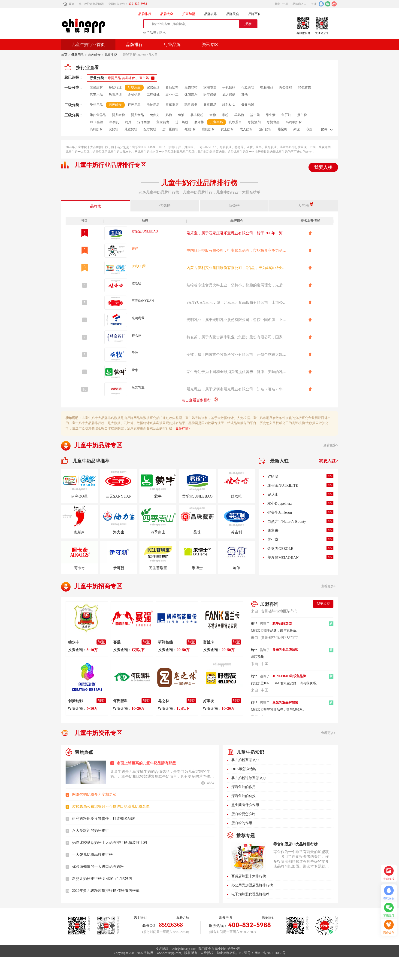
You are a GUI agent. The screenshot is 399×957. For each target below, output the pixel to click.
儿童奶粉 (130, 129)
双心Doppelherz (279, 503)
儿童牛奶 (110, 55)
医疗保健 (209, 94)
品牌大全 (166, 14)
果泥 (296, 129)
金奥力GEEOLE (280, 548)
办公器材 (285, 87)
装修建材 (96, 87)
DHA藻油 (96, 122)
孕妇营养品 (98, 115)
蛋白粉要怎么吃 (243, 814)
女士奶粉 (227, 129)
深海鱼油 (143, 122)
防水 (162, 32)
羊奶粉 (239, 115)
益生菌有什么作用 (245, 805)
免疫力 (155, 115)
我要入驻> (328, 461)
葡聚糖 (282, 129)
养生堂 (272, 539)
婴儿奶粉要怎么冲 (245, 760)
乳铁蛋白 (235, 122)
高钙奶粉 (96, 129)
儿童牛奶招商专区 (98, 586)
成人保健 (228, 94)
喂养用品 (134, 105)
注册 (285, 4)
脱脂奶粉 (208, 129)
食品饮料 (172, 87)
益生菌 (255, 115)
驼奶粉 (113, 129)
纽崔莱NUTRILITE (282, 485)
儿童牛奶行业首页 (88, 44)
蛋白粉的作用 (241, 823)
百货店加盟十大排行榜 (248, 876)
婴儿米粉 (118, 115)
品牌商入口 (299, 4)
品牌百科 (254, 14)
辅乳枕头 (228, 105)
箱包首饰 (304, 87)
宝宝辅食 (162, 122)
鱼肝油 (286, 115)
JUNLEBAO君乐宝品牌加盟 (290, 667)
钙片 (128, 122)
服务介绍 (182, 917)
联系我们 (268, 917)
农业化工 (172, 94)
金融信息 (134, 94)
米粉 (225, 115)
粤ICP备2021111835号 (270, 953)
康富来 (272, 530)
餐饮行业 (115, 87)
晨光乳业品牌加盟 (285, 641)
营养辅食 (94, 55)
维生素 (270, 115)
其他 (244, 94)
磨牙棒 (199, 122)
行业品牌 (172, 44)
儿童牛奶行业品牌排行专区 (110, 165)
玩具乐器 (190, 105)
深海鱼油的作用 (243, 787)
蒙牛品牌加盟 (282, 615)
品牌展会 (232, 14)
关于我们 (140, 917)
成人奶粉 (246, 129)
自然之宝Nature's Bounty (286, 521)
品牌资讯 (210, 14)
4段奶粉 (190, 129)
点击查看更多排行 (196, 400)
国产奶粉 (265, 129)
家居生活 (153, 87)
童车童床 (172, 105)
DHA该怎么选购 (243, 769)
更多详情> (182, 428)
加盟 (101, 642)
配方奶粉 (149, 129)
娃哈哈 (272, 476)
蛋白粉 (302, 115)
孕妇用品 (96, 105)
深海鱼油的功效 (243, 796)
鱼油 (181, 115)
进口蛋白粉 (170, 129)
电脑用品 (266, 87)
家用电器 (209, 87)
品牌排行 (144, 14)
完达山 (272, 494)
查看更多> (330, 445)
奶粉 (169, 115)
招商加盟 (188, 14)
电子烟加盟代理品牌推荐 (250, 894)
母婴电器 (247, 105)
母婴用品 (77, 55)
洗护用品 (153, 105)
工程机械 (153, 94)
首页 (71, 4)
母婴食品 (273, 122)
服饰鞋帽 (190, 87)
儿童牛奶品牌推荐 (91, 460)
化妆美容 (247, 87)
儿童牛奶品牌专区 (98, 445)
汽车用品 (96, 94)
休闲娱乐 (190, 94)
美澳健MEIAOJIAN (283, 558)
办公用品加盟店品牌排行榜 (252, 885)
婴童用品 (209, 105)
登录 (277, 4)
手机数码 (228, 87)
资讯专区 (210, 44)
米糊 (212, 115)
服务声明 (225, 917)
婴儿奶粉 (196, 115)
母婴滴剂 (254, 122)
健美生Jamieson (279, 512)
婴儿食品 (137, 115)
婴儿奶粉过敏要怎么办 (248, 778)
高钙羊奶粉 (294, 122)
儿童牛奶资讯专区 (98, 733)
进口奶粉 (181, 122)
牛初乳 (114, 122)
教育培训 (115, 94)
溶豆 (309, 129)
